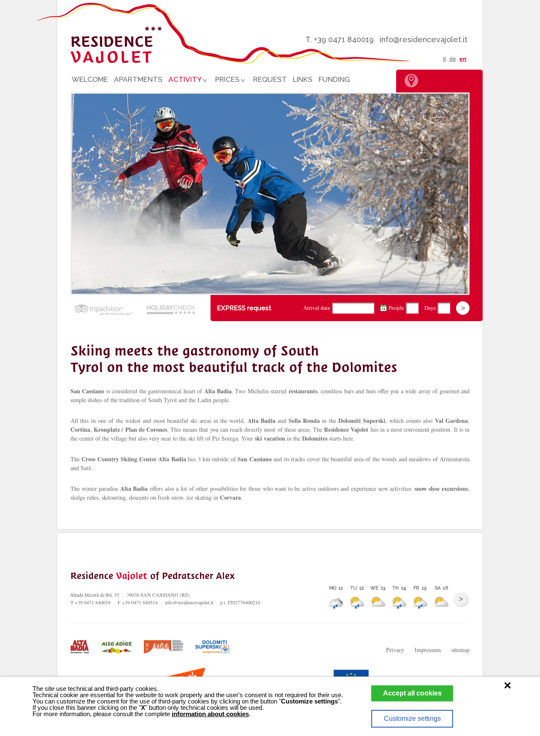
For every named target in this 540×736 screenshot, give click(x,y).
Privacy (395, 650)
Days (430, 308)
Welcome (90, 79)
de (452, 58)
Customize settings (412, 718)
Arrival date (316, 308)
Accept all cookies (412, 693)
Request (270, 79)
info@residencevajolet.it (423, 39)
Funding (334, 79)
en (463, 58)
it (444, 58)
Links (303, 79)
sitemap (460, 650)
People (396, 308)
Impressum (428, 650)
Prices (226, 81)
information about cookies (210, 713)
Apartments (138, 79)
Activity (183, 81)
